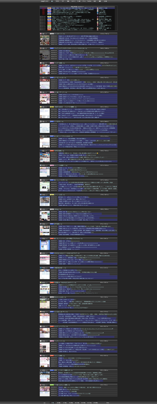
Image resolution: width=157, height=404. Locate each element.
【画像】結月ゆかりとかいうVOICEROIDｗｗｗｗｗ (70, 94)
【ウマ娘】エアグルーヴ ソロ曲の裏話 (67, 391)
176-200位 (95, 402)
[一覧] (63, 33)
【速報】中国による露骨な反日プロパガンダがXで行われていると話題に (75, 84)
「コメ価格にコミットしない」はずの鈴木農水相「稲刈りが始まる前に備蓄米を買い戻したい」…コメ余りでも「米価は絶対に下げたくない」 (87, 187)
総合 (52, 1)
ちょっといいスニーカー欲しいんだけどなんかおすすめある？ (73, 307)
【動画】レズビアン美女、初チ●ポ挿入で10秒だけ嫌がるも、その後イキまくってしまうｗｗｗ (81, 44)
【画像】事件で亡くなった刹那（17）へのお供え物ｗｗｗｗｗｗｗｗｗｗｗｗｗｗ (78, 243)
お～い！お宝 (58, 194)
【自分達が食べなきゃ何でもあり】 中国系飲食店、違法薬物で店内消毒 (75, 142)
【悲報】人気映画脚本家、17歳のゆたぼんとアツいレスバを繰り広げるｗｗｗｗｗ (78, 172)
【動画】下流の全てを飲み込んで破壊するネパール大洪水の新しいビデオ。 (76, 215)
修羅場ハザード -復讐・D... (105, 28)
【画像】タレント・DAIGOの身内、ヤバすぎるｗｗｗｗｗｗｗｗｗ (74, 358)
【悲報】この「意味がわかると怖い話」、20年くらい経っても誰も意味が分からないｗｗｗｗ (80, 174)
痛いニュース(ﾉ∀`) (59, 180)
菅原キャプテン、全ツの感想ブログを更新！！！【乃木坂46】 (67, 16)
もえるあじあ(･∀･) (59, 311)
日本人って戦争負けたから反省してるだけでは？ (70, 270)
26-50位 (58, 402)
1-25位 (52, 402)
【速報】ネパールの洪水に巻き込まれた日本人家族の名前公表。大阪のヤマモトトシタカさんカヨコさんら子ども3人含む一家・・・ (88, 145)
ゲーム (84, 1)
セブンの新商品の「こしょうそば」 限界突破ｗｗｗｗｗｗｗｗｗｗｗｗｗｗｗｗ (77, 247)
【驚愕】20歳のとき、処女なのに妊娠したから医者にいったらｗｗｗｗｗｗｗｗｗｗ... (72, 29)
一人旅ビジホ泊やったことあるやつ (66, 299)
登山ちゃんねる (102, 14)
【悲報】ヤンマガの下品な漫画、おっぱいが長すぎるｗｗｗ (72, 347)
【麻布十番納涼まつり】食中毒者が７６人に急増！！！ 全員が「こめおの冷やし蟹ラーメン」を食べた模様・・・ (85, 140)
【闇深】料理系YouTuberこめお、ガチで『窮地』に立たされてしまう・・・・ (77, 259)
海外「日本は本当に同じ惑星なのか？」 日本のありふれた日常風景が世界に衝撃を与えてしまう (81, 111)
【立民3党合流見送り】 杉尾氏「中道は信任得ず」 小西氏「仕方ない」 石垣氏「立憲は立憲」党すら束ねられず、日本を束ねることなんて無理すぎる (87, 82)
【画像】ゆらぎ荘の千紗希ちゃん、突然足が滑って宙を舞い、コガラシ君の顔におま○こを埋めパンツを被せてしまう (86, 349)
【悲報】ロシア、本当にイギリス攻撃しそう (69, 80)
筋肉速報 (101, 23)
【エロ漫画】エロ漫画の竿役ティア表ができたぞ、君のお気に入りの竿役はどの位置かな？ (80, 343)
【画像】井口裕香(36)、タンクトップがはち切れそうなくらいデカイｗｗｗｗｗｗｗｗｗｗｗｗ (81, 287)
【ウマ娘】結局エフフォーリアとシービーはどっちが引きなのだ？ (68, 25)
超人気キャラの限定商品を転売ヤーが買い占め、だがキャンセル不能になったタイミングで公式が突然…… (83, 130)
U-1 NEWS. (101, 9)
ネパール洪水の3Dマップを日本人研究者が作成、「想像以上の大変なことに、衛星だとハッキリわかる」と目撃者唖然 (86, 128)
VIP (63, 1)
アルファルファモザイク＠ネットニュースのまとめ (69, 48)
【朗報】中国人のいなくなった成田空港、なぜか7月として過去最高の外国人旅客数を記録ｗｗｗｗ (82, 228)
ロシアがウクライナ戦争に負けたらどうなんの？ (70, 276)
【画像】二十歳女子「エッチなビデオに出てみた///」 (64, 23)
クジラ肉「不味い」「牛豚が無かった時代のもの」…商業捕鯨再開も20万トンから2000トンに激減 (81, 301)
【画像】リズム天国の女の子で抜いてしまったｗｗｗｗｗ (72, 103)
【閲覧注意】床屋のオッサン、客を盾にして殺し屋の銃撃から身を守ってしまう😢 (78, 153)
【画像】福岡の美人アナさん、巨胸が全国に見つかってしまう (73, 205)
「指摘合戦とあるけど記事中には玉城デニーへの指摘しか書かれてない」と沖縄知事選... (73, 9)
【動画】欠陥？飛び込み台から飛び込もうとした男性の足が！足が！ (74, 211)
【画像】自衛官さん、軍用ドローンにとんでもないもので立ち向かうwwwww (70, 11)
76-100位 (71, 402)
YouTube (89, 1)
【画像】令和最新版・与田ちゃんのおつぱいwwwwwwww (72, 366)
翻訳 (100, 1)
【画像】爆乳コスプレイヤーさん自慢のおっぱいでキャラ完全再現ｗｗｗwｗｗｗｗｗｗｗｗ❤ (81, 333)
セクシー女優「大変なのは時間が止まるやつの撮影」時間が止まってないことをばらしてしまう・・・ (82, 157)
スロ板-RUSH (102, 26)
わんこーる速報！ (59, 165)
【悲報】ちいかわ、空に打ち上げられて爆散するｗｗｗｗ (72, 168)
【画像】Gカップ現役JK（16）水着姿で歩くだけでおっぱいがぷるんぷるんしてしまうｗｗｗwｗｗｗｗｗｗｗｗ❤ (85, 328)
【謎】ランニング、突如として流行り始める (69, 305)
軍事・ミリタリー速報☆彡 (105, 20)
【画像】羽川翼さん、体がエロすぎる (67, 351)
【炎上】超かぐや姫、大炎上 (65, 59)
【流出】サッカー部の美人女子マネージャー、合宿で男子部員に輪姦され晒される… (78, 36)
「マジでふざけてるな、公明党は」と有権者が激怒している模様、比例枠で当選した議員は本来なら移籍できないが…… (87, 126)
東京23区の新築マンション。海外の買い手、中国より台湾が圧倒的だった (76, 232)
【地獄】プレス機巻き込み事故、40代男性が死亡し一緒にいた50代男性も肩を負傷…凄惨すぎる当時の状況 (84, 255)
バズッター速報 (102, 29)
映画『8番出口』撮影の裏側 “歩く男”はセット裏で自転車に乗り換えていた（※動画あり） (80, 362)
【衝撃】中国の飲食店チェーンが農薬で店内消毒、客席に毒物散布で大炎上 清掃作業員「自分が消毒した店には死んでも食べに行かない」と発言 (87, 231)
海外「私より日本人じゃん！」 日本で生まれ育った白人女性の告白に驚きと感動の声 (78, 117)
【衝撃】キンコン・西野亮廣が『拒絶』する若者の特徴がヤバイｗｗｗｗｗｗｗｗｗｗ (79, 257)
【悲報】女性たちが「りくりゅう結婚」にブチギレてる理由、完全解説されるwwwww (78, 73)
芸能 (68, 1)
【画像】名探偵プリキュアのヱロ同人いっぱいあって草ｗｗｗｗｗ (74, 96)
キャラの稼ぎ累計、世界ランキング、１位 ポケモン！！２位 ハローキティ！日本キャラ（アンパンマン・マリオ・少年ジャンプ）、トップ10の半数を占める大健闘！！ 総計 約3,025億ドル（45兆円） (87, 321)
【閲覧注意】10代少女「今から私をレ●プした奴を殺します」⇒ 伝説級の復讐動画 (78, 38)
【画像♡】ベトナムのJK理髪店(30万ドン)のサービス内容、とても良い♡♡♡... (71, 22)
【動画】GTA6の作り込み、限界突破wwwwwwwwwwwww (72, 71)
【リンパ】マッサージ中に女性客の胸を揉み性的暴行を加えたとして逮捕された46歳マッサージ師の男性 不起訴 (85, 182)
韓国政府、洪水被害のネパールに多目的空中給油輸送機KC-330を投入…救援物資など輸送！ (80, 372)
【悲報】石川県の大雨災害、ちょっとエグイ (69, 249)
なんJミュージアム (59, 326)
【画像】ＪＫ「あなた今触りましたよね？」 (69, 360)
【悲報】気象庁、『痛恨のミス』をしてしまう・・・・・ (72, 263)
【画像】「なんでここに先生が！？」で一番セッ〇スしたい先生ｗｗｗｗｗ (76, 100)
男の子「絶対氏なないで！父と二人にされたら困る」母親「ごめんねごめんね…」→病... (73, 19)
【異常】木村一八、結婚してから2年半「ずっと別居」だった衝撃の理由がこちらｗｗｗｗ (80, 261)
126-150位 (83, 402)
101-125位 (77, 402)
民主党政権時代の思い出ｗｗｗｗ (66, 274)
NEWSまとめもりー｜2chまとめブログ (65, 253)
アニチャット (58, 341)
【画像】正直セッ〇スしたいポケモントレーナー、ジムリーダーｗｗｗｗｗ (76, 98)
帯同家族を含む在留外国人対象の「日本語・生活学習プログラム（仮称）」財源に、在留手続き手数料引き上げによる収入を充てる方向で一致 (87, 315)
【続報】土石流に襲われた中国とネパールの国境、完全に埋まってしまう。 (76, 220)
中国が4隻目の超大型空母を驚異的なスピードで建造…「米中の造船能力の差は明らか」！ (80, 380)
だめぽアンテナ (44, 1)
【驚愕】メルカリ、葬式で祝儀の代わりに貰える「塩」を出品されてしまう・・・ (78, 159)
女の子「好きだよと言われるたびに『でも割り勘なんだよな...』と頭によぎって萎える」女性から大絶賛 (83, 190)
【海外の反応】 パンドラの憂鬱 (64, 107)
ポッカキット (58, 33)
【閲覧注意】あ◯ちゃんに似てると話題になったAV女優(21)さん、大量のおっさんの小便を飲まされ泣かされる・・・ (86, 161)
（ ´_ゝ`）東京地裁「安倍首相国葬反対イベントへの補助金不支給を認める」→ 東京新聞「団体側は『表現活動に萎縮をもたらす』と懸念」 (87, 323)
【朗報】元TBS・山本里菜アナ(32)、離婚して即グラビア (72, 199)
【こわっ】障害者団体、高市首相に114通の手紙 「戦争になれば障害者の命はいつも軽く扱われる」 (82, 88)
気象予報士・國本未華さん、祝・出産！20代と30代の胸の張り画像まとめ (76, 203)
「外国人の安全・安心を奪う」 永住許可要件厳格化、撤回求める (74, 184)
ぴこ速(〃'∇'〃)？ (59, 92)
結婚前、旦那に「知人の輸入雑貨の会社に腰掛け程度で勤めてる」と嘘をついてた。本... (73, 8)
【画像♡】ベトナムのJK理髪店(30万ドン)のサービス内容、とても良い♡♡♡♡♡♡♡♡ (79, 285)
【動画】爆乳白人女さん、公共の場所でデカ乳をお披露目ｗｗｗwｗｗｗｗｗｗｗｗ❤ (78, 335)
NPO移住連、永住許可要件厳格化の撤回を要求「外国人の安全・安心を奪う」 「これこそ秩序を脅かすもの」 (85, 318)
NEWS (57, 1)
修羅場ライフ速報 (103, 8)
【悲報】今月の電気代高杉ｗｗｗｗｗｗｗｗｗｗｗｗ (71, 50)
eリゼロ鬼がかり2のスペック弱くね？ (61, 26)
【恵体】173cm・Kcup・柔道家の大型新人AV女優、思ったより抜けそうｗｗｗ (77, 155)
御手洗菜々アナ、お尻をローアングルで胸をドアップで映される (73, 197)
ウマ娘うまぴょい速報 (60, 385)
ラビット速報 (58, 355)
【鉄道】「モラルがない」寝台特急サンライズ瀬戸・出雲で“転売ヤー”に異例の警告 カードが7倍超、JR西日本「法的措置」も (87, 189)
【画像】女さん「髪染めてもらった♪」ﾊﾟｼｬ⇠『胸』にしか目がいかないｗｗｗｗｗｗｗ (79, 289)
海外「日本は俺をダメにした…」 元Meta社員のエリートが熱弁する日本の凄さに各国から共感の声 (82, 109)
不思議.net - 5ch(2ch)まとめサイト (63, 282)
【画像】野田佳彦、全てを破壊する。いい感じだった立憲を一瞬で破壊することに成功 (79, 245)
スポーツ (73, 1)
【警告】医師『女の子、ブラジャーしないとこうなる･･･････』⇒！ (74, 291)
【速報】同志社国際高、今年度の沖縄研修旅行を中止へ (71, 234)
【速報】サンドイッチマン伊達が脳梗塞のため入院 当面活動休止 (74, 364)
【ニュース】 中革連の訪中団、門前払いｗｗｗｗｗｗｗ (71, 146)
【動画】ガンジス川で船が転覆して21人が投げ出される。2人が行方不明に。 (76, 218)
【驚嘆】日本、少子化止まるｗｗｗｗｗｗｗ (69, 241)
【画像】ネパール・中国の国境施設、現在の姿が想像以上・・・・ (74, 138)
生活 (95, 1)
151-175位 (89, 402)
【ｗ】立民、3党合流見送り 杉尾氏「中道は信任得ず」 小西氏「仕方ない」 (76, 316)
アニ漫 (78, 1)
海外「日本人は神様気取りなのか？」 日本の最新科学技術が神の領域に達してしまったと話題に (81, 113)
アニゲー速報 (102, 11)
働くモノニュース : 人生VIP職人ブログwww (67, 238)
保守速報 (56, 224)
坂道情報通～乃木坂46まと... (105, 16)
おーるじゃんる (102, 18)
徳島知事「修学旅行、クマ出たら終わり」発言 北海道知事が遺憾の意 (75, 303)
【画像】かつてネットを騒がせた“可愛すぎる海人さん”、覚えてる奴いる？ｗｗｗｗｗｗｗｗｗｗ (81, 55)
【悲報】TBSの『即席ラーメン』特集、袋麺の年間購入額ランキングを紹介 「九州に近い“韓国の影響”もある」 (85, 226)
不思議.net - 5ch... (103, 22)
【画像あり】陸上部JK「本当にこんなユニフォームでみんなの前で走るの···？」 (77, 337)
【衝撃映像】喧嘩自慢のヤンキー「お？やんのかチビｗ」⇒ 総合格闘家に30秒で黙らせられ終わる (82, 40)
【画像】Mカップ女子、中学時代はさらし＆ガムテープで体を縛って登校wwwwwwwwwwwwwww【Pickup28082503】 (86, 53)
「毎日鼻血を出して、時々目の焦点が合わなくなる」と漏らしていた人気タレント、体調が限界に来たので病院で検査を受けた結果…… (87, 124)
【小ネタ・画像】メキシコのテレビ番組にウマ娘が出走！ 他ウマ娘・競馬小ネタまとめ (79, 387)
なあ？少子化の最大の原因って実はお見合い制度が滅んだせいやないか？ (76, 278)
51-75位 (64, 402)
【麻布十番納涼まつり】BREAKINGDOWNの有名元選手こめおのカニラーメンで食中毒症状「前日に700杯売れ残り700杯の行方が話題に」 (87, 87)
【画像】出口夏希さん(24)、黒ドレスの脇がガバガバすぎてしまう (74, 201)
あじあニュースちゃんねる (62, 136)
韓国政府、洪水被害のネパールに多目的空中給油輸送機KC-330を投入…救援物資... (71, 20)
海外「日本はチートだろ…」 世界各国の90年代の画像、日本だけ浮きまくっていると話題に (80, 115)
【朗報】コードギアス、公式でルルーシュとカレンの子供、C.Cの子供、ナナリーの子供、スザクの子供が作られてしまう (87, 65)
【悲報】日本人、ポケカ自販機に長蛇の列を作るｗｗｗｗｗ (72, 170)
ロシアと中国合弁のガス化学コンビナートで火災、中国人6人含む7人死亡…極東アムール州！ (80, 374)
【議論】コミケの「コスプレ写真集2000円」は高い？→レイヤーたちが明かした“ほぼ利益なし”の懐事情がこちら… (86, 57)
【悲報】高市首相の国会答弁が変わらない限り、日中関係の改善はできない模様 (71, 12)
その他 (105, 1)
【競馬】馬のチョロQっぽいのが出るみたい (68, 389)
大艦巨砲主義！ (102, 12)
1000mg (56, 209)
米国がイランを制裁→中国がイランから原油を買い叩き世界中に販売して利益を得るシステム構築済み (82, 378)
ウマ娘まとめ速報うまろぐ (105, 25)
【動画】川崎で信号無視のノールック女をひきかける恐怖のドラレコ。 (75, 213)
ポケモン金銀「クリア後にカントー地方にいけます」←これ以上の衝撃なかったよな (78, 69)
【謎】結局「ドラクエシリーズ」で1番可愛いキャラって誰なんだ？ (74, 67)
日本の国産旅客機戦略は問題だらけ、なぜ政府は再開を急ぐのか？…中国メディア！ (78, 376)
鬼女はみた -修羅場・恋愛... (105, 19)
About (107, 402)
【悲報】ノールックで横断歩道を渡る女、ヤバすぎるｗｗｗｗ (73, 176)
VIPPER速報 (57, 150)
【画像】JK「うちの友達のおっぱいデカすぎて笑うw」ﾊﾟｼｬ (72, 330)
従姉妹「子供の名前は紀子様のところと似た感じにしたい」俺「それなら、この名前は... (73, 28)
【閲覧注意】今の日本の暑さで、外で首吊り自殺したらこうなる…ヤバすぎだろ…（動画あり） (81, 42)
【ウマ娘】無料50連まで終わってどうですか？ (69, 395)
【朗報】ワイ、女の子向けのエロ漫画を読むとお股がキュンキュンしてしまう (77, 345)
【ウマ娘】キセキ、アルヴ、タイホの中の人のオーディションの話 (74, 393)
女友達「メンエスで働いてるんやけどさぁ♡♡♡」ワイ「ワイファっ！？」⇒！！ (78, 293)
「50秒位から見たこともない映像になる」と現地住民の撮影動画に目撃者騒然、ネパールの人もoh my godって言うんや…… (88, 132)
